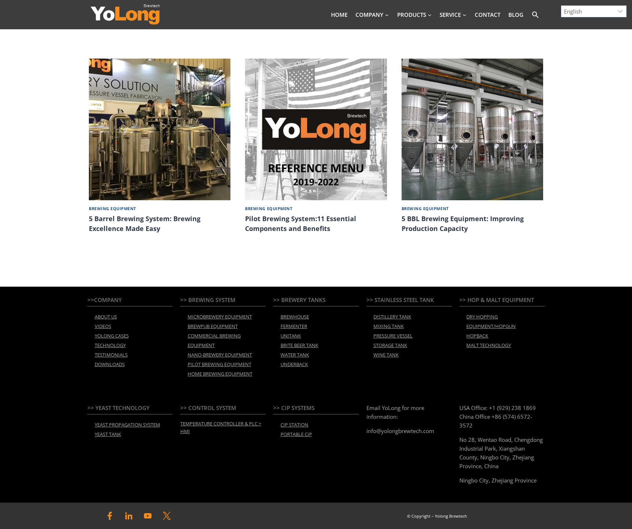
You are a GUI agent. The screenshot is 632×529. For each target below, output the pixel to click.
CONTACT (487, 14)
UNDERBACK (294, 364)
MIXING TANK (388, 326)
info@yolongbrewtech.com (400, 431)
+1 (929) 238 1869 (512, 407)
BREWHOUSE (295, 316)
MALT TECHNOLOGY (488, 345)
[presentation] (159, 129)
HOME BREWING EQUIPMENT (220, 373)
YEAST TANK (108, 434)
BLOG (515, 14)
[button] (535, 14)
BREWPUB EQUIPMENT (213, 326)
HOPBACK (477, 335)
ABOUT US (106, 316)
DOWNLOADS (110, 364)
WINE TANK (386, 354)
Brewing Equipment (112, 208)
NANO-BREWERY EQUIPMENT (220, 354)
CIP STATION (294, 424)
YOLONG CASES (112, 335)
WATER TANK (295, 354)
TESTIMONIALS (111, 354)
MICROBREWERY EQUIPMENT (220, 316)
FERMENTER (294, 326)
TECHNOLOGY (110, 345)
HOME (339, 14)
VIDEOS (103, 326)
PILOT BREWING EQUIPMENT (219, 364)
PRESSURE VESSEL (393, 335)
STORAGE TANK (390, 345)
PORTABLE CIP (296, 434)
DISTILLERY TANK (392, 316)
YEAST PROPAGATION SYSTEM (127, 424)
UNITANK (291, 335)
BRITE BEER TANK (299, 345)
